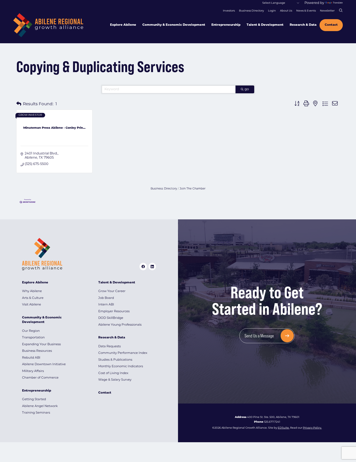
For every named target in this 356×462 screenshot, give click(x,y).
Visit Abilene (31, 304)
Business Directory (251, 10)
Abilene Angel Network (40, 406)
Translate (338, 3)
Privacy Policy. (312, 428)
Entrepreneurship (225, 25)
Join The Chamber (192, 188)
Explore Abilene (123, 25)
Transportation (33, 337)
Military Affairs (33, 371)
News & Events (306, 10)
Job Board (106, 298)
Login (272, 10)
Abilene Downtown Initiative (44, 364)
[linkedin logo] (152, 266)
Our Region (31, 331)
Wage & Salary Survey (114, 379)
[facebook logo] (143, 266)
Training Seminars (36, 412)
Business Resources (37, 351)
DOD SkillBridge (110, 318)
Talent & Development (265, 25)
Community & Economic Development (173, 25)
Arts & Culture (32, 298)
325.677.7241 (272, 422)
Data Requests (109, 346)
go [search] (247, 89)
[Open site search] (341, 10)
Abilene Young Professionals (120, 324)
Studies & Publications (115, 359)
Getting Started (34, 399)
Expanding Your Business (41, 344)
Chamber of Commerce (40, 377)
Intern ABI (106, 304)
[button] (18, 104)
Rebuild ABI (31, 357)
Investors (229, 10)
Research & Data (303, 25)
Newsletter (327, 10)
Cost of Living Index (113, 373)
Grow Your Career (111, 291)
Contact (331, 25)
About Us (286, 10)
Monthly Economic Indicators (120, 366)
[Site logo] (48, 25)
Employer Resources (114, 311)
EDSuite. (283, 428)
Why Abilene (32, 291)
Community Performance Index (122, 353)
